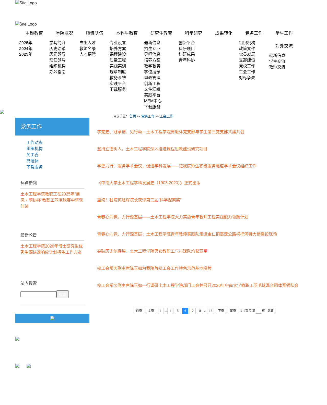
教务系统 (118, 77)
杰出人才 (87, 42)
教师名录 (87, 48)
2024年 (25, 48)
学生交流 (277, 61)
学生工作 (284, 33)
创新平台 (187, 42)
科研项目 (187, 48)
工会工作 (247, 72)
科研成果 (187, 54)
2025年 (25, 42)
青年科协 (187, 60)
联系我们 (288, 13)
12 (210, 311)
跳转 (270, 311)
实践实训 (118, 66)
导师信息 (152, 54)
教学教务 (152, 66)
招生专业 (152, 48)
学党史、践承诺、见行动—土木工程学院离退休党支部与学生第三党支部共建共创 (170, 132)
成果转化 (224, 33)
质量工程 (118, 60)
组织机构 (57, 66)
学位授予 (152, 72)
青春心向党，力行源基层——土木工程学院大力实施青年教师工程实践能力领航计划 (172, 217)
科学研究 (193, 33)
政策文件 (247, 48)
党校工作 (247, 66)
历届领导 (57, 54)
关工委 (32, 155)
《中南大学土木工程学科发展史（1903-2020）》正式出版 (149, 183)
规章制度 (118, 72)
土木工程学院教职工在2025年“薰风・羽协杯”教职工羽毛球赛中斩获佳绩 (51, 200)
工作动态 (34, 142)
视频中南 (201, 361)
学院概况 (64, 33)
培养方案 (118, 48)
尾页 (233, 311)
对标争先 (247, 77)
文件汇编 (152, 89)
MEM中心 (153, 101)
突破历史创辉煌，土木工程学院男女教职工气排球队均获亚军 (152, 251)
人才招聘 (87, 54)
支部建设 (247, 60)
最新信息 (152, 42)
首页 (133, 116)
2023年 (25, 54)
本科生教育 (126, 33)
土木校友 (219, 13)
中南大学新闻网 (206, 381)
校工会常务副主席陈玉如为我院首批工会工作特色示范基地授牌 (154, 268)
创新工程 (152, 83)
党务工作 (254, 33)
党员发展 (247, 54)
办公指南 (57, 72)
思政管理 (152, 77)
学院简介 (57, 42)
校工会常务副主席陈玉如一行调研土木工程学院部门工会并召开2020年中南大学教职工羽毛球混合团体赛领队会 (197, 285)
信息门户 (179, 13)
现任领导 (57, 60)
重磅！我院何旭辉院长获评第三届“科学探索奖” (139, 200)
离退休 (32, 161)
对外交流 (284, 46)
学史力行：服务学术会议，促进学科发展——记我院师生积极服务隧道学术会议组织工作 (176, 166)
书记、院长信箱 (243, 13)
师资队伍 (94, 33)
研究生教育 (161, 33)
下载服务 (118, 89)
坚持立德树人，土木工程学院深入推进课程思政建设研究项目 (152, 149)
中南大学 (201, 351)
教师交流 (277, 67)
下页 (221, 311)
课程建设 (118, 54)
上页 (151, 311)
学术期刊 (268, 13)
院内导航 (198, 13)
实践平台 (118, 83)
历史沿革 (57, 48)
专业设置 (118, 42)
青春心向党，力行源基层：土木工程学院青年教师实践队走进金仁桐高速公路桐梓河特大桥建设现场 (187, 234)
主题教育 (34, 33)
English (306, 13)
